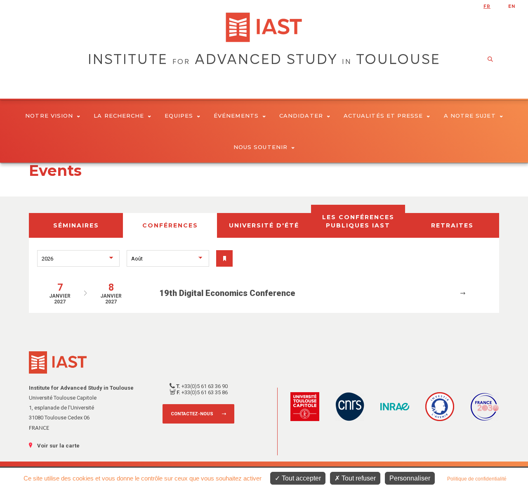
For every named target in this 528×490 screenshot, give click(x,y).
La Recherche (119, 115)
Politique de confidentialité (477, 479)
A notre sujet (470, 115)
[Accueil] (264, 27)
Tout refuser (358, 478)
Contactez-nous (192, 414)
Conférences (170, 225)
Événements (236, 115)
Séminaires (76, 225)
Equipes (179, 115)
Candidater (301, 115)
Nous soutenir (260, 147)
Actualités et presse (383, 115)
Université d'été (264, 225)
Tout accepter (300, 478)
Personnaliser (409, 478)
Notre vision (49, 115)
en (511, 6)
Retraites (452, 225)
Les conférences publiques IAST (358, 221)
